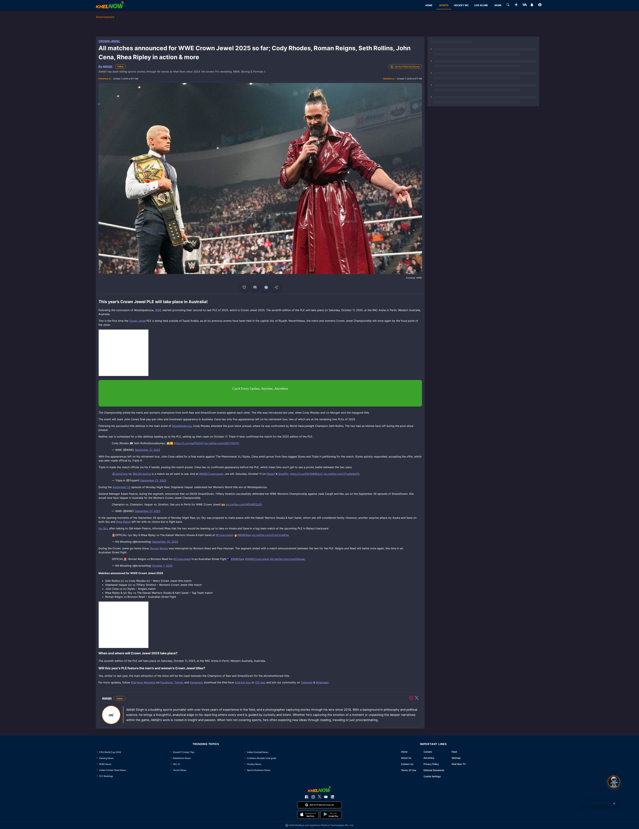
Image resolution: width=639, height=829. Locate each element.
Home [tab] (428, 5)
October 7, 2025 (162, 565)
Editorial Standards (434, 770)
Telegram (307, 682)
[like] (244, 287)
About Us (406, 757)
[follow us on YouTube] (326, 797)
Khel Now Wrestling (143, 682)
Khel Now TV (459, 764)
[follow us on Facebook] (307, 797)
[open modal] (614, 782)
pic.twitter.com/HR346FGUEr (244, 504)
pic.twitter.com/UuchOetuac (287, 559)
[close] (614, 803)
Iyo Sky (103, 528)
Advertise (429, 757)
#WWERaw (244, 535)
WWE (158, 310)
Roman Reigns (159, 548)
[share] (276, 287)
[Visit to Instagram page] (411, 698)
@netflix (283, 473)
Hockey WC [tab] (461, 5)
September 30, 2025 (165, 541)
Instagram (196, 682)
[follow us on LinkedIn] (332, 797)
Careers (428, 751)
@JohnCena (120, 473)
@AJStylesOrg (142, 473)
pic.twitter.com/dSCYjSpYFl (221, 443)
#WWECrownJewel (211, 473)
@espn (270, 473)
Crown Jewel (109, 41)
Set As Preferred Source (407, 66)
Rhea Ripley (123, 521)
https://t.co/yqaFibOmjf (189, 443)
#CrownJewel (224, 535)
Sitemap (456, 757)
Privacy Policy (431, 764)
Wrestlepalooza (182, 426)
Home (404, 751)
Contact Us (407, 764)
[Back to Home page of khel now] (110, 5)
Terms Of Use (408, 770)
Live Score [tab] (481, 5)
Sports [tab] (443, 5)
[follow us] (266, 287)
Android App (243, 682)
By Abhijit (105, 66)
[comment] (255, 287)
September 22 (121, 487)
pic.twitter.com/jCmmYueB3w (270, 535)
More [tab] (498, 5)
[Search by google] (508, 5)
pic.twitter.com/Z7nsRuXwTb (342, 473)
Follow (120, 66)
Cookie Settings (432, 776)
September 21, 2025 (147, 450)
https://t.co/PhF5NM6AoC (306, 473)
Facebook (166, 682)
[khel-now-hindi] (524, 5)
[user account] (540, 5)
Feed (454, 751)
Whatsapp (322, 682)
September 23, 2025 (153, 480)
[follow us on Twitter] (319, 797)
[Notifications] (532, 5)
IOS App (260, 682)
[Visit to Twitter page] (417, 698)
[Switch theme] (516, 5)
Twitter (178, 682)
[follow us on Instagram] (313, 797)
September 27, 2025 (147, 511)
